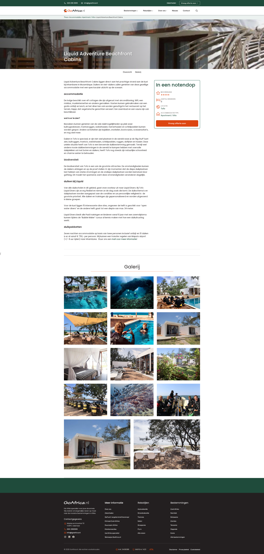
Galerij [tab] (138, 72)
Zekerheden (171, 3)
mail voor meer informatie (124, 239)
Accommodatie (75, 17)
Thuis (66, 17)
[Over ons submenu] (166, 10)
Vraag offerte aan (188, 3)
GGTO (137, 549)
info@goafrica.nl (91, 3)
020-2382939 (72, 529)
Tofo (163, 108)
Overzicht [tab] (127, 72)
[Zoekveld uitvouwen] (196, 10)
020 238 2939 (72, 3)
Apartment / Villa (88, 17)
